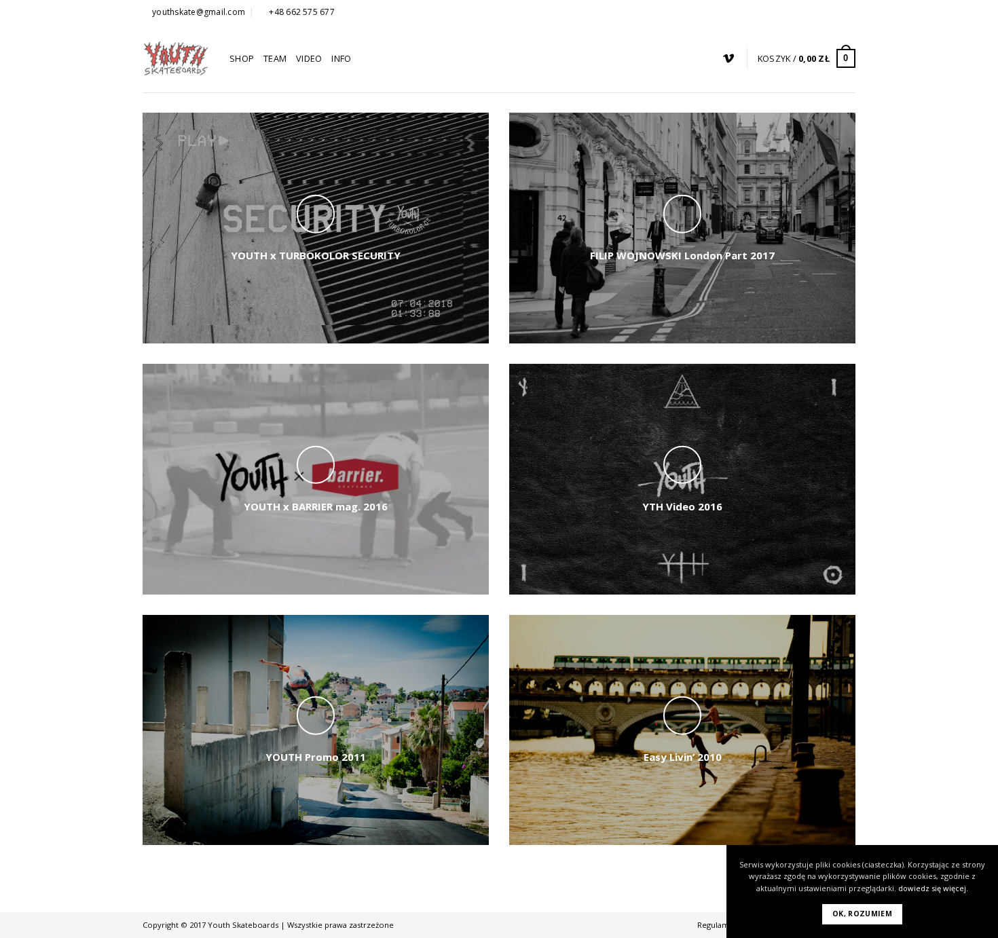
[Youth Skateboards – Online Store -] (176, 58)
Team (275, 58)
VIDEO (309, 58)
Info (341, 58)
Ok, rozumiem (862, 913)
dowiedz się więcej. (933, 888)
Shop (241, 58)
